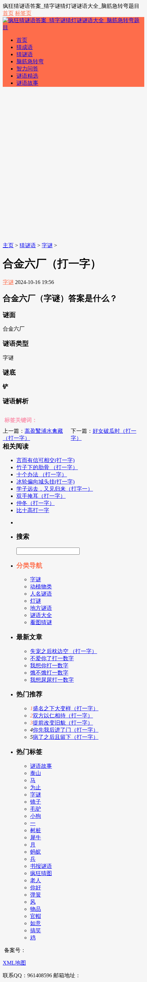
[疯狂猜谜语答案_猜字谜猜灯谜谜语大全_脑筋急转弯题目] (73, 27)
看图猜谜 (41, 622)
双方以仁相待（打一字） (63, 715)
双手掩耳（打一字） (41, 496)
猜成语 (24, 47)
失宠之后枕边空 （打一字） (63, 651)
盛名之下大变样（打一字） (65, 708)
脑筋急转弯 (30, 61)
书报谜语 (41, 866)
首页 (8, 13)
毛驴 (35, 809)
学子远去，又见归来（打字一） (54, 489)
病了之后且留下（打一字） (65, 737)
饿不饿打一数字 (49, 673)
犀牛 (35, 837)
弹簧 (35, 895)
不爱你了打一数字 (52, 658)
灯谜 (35, 601)
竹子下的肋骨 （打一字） (47, 467)
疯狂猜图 (41, 873)
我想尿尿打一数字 (52, 680)
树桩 (35, 830)
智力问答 (27, 69)
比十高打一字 (32, 510)
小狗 (35, 816)
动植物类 (41, 586)
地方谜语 (41, 608)
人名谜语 (41, 594)
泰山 (35, 773)
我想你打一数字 (49, 665)
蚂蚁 (35, 852)
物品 (35, 909)
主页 (8, 245)
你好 (35, 887)
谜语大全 (41, 615)
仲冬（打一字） (35, 503)
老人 (35, 880)
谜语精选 (27, 76)
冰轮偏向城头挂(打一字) (45, 482)
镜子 (35, 802)
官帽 (35, 916)
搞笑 (35, 930)
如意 (35, 923)
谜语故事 (27, 83)
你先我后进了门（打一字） (65, 730)
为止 (35, 787)
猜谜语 (24, 54)
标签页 (23, 13)
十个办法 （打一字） (41, 474)
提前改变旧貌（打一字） (63, 723)
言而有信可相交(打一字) (45, 460)
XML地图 (14, 963)
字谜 (47, 245)
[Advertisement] (73, 165)
